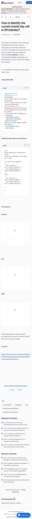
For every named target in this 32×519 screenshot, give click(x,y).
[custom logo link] (7, 2)
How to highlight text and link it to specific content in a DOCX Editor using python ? (15, 470)
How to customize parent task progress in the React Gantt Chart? (16, 481)
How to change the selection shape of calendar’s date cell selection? (14, 434)
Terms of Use (6, 514)
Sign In (7, 503)
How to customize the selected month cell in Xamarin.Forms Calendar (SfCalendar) (16, 429)
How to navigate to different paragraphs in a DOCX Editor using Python (16, 464)
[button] (12, 389)
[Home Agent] (6, 17)
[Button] (20, 389)
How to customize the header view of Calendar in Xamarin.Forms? (14, 440)
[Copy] (27, 87)
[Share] (30, 17)
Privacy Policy (16, 514)
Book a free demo (21, 13)
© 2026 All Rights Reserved (16, 511)
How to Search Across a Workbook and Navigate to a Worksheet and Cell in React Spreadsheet (16, 459)
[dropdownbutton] (22, 34)
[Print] (28, 17)
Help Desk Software (12, 517)
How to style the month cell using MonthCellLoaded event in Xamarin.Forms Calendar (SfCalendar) (15, 424)
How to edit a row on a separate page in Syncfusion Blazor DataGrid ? (15, 475)
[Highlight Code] (24, 87)
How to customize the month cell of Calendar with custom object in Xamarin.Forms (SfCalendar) (16, 446)
